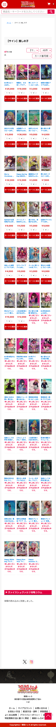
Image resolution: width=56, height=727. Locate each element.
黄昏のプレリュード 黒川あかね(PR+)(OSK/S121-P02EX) (33, 520)
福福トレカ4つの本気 (41, 718)
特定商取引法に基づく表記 (17, 718)
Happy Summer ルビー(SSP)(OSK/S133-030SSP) (34, 560)
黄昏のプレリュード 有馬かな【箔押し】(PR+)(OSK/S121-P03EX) (46, 520)
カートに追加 (10, 98)
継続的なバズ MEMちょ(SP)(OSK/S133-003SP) (34, 175)
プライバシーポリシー (30, 715)
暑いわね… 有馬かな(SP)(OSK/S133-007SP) (33, 221)
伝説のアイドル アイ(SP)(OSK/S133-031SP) (46, 221)
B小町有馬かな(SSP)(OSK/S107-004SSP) (9, 358)
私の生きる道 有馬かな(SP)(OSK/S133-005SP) (9, 221)
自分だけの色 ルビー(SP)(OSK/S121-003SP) (9, 129)
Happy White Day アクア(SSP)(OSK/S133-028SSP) (9, 560)
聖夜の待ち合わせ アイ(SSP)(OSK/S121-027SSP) (9, 479)
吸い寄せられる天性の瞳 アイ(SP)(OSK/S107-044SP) (46, 358)
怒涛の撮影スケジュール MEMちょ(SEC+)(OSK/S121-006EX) (45, 439)
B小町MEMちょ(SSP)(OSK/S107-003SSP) (45, 312)
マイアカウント (25, 708)
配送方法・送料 (30, 711)
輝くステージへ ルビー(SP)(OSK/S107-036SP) (34, 84)
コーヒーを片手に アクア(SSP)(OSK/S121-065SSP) (33, 479)
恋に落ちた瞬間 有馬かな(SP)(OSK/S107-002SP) (33, 312)
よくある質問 (11, 715)
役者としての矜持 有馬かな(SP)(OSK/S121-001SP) (9, 439)
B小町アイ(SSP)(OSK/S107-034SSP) (33, 358)
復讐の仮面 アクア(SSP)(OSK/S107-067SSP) (46, 84)
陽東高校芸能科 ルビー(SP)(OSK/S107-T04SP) (34, 398)
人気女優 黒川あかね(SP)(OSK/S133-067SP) (21, 312)
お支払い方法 (14, 711)
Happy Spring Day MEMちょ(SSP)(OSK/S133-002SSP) (22, 175)
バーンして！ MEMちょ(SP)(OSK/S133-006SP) (22, 221)
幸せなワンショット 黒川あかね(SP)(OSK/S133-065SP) (9, 312)
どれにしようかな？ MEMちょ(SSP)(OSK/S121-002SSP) (22, 439)
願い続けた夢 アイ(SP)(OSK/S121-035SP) (45, 129)
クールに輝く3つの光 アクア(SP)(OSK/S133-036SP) (34, 266)
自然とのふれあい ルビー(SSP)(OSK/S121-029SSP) (33, 129)
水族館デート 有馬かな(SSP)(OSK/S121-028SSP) (22, 129)
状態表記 (44, 711)
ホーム (9, 23)
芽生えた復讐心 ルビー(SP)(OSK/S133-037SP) (46, 266)
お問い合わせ (41, 708)
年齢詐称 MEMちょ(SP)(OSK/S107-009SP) (22, 358)
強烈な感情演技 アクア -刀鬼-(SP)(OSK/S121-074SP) (21, 520)
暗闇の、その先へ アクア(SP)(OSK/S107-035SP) (21, 84)
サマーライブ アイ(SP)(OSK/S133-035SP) (21, 266)
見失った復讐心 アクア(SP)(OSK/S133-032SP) (9, 266)
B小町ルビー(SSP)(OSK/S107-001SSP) (9, 84)
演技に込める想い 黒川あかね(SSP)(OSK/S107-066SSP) (9, 398)
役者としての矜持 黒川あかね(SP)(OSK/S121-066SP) (46, 479)
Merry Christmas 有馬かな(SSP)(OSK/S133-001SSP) (9, 175)
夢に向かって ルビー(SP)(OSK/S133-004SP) (45, 175)
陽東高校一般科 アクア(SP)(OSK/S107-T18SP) (46, 398)
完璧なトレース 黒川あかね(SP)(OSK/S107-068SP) (22, 398)
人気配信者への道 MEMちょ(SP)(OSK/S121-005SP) (34, 439)
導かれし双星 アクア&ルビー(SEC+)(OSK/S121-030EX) (22, 479)
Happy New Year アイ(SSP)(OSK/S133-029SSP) (21, 560)
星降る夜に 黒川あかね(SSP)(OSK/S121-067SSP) (9, 520)
